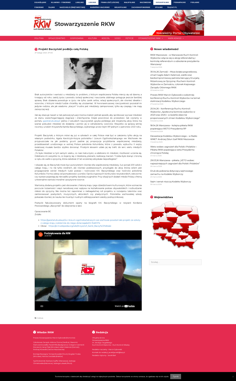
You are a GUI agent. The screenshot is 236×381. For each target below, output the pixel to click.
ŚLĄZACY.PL (172, 7)
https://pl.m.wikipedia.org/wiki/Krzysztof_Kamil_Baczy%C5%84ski (80, 226)
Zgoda (175, 376)
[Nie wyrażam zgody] (233, 376)
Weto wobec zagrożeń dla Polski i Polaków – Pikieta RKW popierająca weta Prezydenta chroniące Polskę (173, 149)
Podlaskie (195, 2)
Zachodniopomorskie (140, 7)
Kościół (106, 38)
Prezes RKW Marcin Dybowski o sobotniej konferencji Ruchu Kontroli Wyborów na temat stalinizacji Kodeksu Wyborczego (175, 98)
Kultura (92, 38)
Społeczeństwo (56, 38)
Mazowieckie (145, 2)
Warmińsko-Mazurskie (100, 7)
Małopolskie (129, 2)
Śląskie (51, 7)
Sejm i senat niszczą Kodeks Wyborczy (170, 181)
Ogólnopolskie (162, 2)
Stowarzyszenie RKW (85, 24)
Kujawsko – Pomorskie (61, 2)
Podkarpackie (180, 2)
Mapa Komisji (174, 38)
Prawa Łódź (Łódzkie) (110, 2)
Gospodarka (76, 38)
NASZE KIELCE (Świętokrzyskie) (72, 7)
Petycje (129, 38)
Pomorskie (39, 7)
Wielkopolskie (120, 7)
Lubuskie (92, 2)
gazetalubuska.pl (51, 121)
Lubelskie (79, 2)
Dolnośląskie (40, 2)
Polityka (39, 38)
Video (118, 38)
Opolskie (158, 7)
